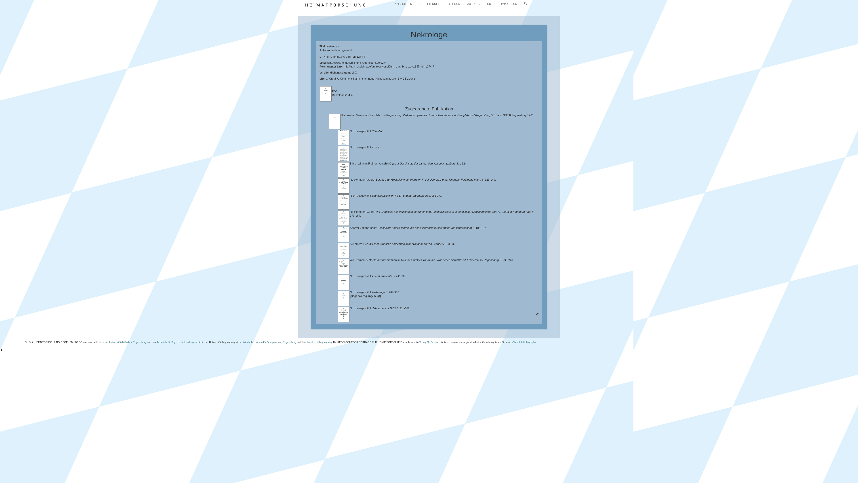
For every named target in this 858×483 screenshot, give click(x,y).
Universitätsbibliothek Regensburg (127, 342)
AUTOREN (473, 4)
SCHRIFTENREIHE (430, 4)
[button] (1, 350)
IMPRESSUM (509, 4)
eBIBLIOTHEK (403, 4)
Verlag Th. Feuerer (429, 342)
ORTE (490, 4)
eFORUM (455, 4)
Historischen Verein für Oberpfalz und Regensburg (269, 342)
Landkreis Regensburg (319, 342)
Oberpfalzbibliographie (524, 342)
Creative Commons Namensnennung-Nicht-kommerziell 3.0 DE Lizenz (372, 78)
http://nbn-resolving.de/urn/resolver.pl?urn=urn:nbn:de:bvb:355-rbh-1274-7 (389, 66)
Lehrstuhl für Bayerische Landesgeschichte (180, 342)
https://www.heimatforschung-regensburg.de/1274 (356, 62)
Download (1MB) (342, 95)
